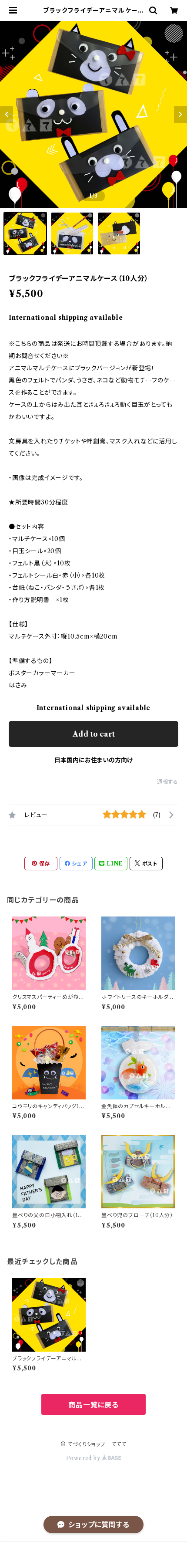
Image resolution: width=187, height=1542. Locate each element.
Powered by (84, 1458)
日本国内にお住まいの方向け (93, 760)
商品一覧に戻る (93, 1404)
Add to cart (94, 734)
